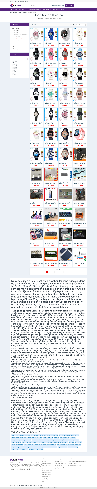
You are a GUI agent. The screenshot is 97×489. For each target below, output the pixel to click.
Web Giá (35, 485)
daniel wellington (32, 449)
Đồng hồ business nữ (18, 36)
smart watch (50, 437)
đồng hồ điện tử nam (20, 447)
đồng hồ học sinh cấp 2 (65, 439)
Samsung (15, 73)
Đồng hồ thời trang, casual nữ (20, 34)
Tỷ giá (18, 485)
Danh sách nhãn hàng (47, 470)
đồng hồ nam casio (75, 435)
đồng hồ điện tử (38, 444)
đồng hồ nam (35, 439)
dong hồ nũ (71, 442)
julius (41, 437)
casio (32, 435)
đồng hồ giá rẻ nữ (55, 439)
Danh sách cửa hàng (46, 472)
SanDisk (15, 68)
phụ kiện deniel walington (33, 437)
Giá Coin (40, 485)
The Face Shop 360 (24, 485)
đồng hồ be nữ (44, 447)
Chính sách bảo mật (46, 463)
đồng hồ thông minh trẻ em (53, 442)
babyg (30, 442)
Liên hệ (26, 1)
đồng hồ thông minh (42, 442)
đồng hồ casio (30, 447)
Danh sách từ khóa (46, 474)
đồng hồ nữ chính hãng (73, 447)
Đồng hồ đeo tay (23, 9)
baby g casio (72, 437)
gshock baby (37, 447)
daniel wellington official (24, 435)
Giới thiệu (22, 1)
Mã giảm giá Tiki (45, 476)
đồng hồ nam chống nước (52, 435)
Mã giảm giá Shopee (46, 479)
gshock (34, 442)
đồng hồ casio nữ (15, 437)
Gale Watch (54, 487)
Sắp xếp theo (72, 24)
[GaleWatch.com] (17, 5)
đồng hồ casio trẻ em (16, 442)
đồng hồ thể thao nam (28, 444)
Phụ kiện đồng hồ (16, 42)
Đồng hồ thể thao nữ (18, 38)
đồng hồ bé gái (15, 435)
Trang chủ (12, 1)
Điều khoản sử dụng (46, 465)
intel (14, 70)
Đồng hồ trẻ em (16, 40)
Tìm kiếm (70, 5)
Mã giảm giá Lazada (46, 478)
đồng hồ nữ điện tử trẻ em (40, 435)
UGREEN (15, 64)
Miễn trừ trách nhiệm (46, 467)
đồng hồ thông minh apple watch (73, 444)
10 (67, 271)
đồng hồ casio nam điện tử (44, 439)
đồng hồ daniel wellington (17, 444)
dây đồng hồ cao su (62, 447)
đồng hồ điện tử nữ (24, 449)
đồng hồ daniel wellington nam (49, 444)
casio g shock (23, 437)
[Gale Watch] (16, 460)
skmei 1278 (56, 437)
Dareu (14, 62)
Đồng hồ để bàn (47, 9)
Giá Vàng (31, 485)
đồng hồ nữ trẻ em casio (64, 435)
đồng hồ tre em (78, 442)
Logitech (15, 65)
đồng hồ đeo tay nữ (64, 437)
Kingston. (15, 67)
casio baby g (40, 449)
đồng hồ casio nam (61, 444)
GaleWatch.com (47, 487)
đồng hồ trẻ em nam (52, 447)
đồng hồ (13, 447)
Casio (14, 74)
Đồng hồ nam (16, 30)
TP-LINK (15, 61)
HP (13, 76)
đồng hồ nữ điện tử (27, 439)
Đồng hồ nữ (25, 12)
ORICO (14, 71)
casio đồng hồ (25, 442)
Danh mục (17, 1)
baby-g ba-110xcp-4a (16, 439)
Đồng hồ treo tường (58, 9)
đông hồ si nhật (15, 449)
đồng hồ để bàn (75, 439)
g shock (44, 437)
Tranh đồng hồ (15, 49)
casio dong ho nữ (64, 442)
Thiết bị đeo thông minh (35, 9)
